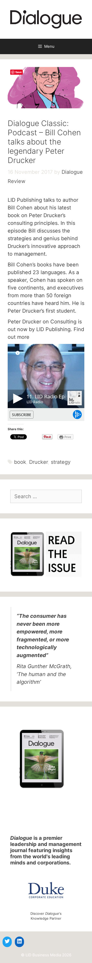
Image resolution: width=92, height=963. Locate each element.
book (20, 462)
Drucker (38, 462)
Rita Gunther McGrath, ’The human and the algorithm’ (44, 674)
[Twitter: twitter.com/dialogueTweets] (7, 941)
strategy (61, 462)
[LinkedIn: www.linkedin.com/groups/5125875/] (19, 941)
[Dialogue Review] (46, 19)
